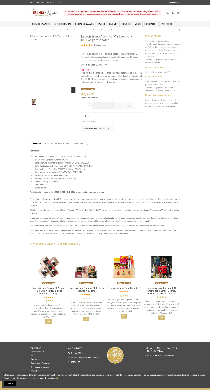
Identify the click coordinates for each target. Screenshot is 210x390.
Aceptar (9, 383)
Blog (33, 355)
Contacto (35, 359)
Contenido (35, 143)
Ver (48, 321)
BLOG (32, 2)
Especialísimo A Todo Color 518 (123, 288)
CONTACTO (50, 2)
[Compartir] (82, 116)
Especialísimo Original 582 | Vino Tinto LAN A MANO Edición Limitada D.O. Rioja (48, 291)
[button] (150, 24)
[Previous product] (178, 30)
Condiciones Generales (40, 363)
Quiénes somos (37, 351)
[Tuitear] (85, 116)
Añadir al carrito (105, 105)
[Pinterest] (88, 116)
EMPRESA (39, 2)
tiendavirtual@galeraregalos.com (85, 357)
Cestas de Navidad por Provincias (159, 355)
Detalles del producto (56, 143)
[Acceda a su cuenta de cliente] (172, 13)
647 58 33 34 (61, 2)
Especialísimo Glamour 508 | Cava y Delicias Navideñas (86, 289)
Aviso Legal (36, 371)
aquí (173, 106)
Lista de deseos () (173, 2)
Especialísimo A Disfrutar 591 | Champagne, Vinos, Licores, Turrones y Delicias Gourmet (161, 291)
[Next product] (179, 30)
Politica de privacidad (40, 367)
